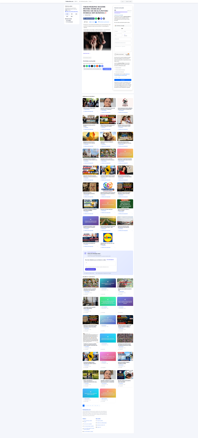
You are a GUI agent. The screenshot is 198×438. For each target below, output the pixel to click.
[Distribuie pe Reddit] (97, 66)
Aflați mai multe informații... (72, 11)
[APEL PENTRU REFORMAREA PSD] (91, 240)
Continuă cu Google (120, 25)
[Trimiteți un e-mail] (101, 18)
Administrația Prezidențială (120, 71)
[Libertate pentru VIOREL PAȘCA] (91, 105)
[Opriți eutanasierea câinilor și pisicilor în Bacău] (125, 207)
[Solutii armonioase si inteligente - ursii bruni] (108, 139)
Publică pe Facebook (89, 18)
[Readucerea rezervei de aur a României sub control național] (91, 139)
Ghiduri (84, 418)
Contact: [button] (90, 1)
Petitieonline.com (69, 1)
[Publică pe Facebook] (89, 66)
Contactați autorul (88, 57)
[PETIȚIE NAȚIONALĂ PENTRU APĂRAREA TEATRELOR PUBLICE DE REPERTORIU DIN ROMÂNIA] (125, 106)
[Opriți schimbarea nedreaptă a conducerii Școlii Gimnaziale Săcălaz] (125, 173)
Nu (119, 77)
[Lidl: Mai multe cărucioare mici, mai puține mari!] (108, 241)
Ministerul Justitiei (118, 67)
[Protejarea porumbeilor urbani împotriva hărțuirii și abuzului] (91, 224)
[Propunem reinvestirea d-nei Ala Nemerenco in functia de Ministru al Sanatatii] (91, 173)
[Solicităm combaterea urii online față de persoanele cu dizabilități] (108, 106)
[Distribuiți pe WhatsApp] (96, 18)
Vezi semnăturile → (117, 13)
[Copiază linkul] (104, 18)
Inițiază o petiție (129, 1)
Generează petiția (91, 269)
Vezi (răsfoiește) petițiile (83, 1)
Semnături (93, 22)
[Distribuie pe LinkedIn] (100, 66)
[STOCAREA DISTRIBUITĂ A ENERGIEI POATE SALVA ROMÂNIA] (91, 207)
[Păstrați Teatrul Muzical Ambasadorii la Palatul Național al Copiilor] (108, 123)
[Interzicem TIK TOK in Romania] (108, 206)
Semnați (122, 80)
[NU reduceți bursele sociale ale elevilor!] (91, 123)
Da (116, 77)
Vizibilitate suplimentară (104, 22)
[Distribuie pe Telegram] (94, 66)
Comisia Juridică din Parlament (120, 69)
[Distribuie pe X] (99, 18)
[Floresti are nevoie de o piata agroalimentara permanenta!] (125, 224)
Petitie (86, 22)
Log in (122, 1)
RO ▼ (77, 1)
